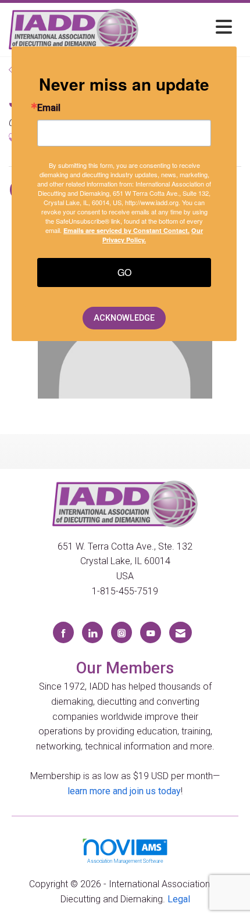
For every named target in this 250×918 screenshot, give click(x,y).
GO (124, 272)
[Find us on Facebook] (63, 632)
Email (48, 108)
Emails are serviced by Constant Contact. (126, 230)
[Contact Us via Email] (180, 632)
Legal (178, 899)
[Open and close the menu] (188, 27)
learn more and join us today (124, 791)
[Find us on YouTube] (150, 632)
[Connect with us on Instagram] (121, 632)
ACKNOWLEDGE (124, 318)
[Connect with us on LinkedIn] (92, 632)
